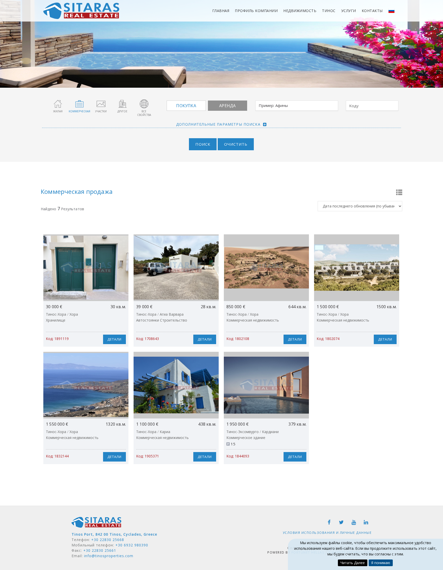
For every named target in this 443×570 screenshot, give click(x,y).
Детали (114, 339)
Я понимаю (380, 562)
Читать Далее (352, 562)
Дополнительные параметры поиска (218, 124)
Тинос (329, 10)
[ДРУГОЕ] (122, 103)
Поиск (202, 144)
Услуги (348, 10)
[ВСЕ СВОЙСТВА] (144, 103)
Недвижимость (299, 10)
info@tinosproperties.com (108, 555)
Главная (220, 10)
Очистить (235, 144)
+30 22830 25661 (99, 550)
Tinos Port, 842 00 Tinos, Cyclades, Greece (114, 534)
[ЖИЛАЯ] (58, 103)
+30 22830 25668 (107, 539)
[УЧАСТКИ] (101, 103)
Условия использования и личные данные (327, 533)
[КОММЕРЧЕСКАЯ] (79, 103)
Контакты (372, 10)
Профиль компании (256, 10)
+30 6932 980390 (131, 545)
